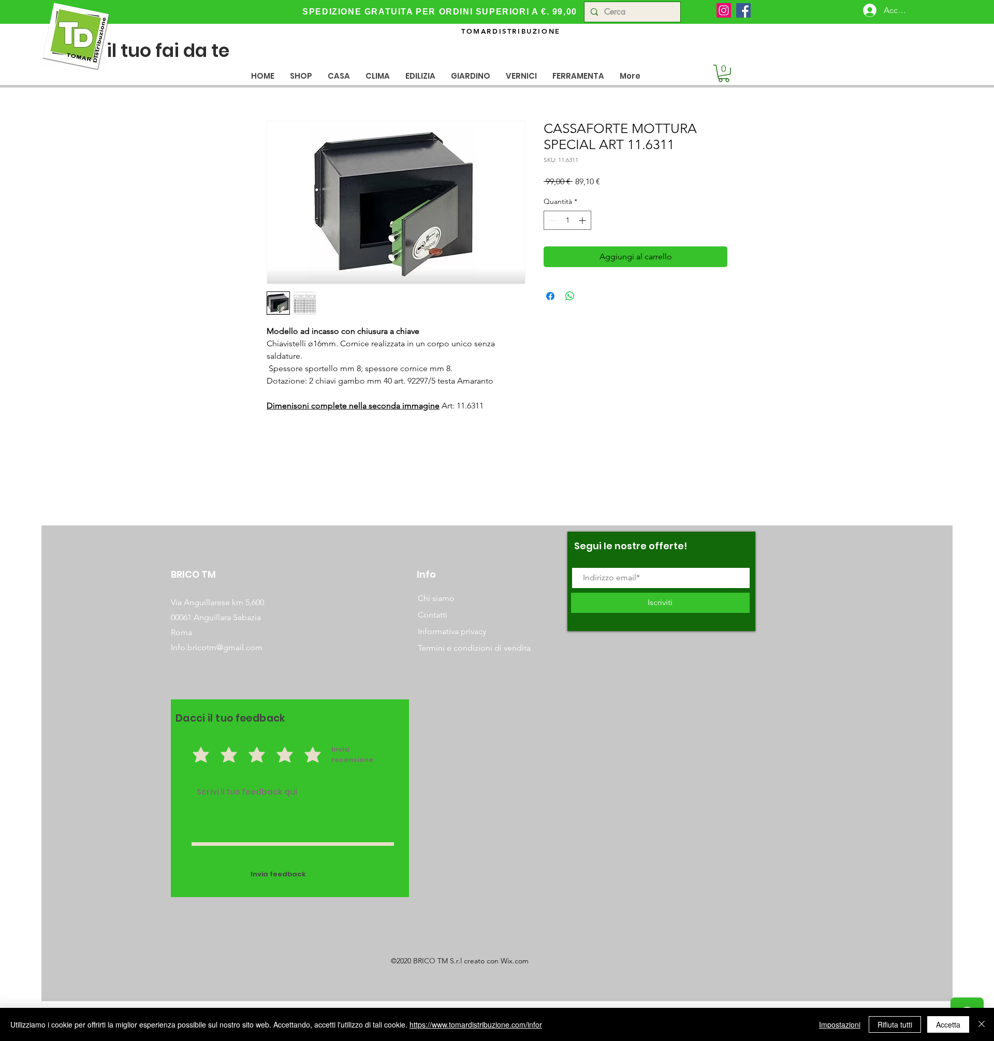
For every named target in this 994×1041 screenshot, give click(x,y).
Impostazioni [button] (839, 1024)
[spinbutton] (567, 220)
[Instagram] (724, 10)
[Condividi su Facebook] (550, 296)
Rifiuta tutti (895, 1024)
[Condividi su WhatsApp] (570, 296)
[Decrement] (551, 220)
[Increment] (583, 220)
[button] (339, 75)
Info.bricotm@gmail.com (216, 647)
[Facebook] (743, 10)
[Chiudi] (981, 1024)
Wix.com (515, 960)
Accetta (948, 1024)
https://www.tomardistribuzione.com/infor (476, 1024)
